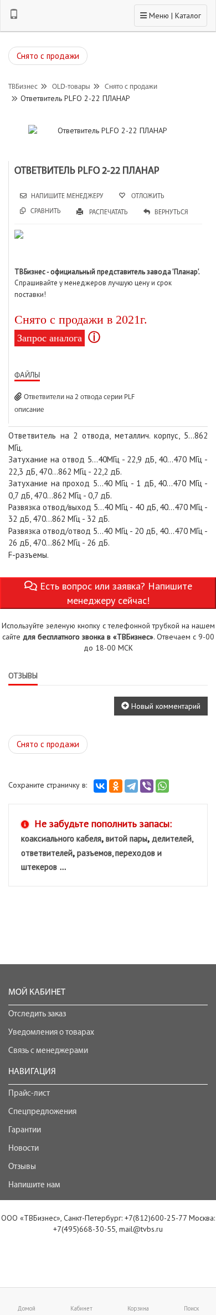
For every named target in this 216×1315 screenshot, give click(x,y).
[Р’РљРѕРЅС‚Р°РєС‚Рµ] (100, 786)
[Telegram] (131, 786)
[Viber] (146, 786)
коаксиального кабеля (61, 838)
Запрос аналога (49, 338)
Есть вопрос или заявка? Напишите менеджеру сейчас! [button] (114, 593)
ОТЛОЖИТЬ (147, 196)
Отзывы (22, 1167)
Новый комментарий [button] (164, 706)
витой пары (126, 838)
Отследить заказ (37, 1014)
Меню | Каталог (170, 15)
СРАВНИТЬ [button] (45, 211)
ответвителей (47, 853)
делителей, (172, 838)
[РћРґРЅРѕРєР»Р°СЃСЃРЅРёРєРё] (115, 786)
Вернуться (171, 212)
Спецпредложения (42, 1112)
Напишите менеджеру (67, 196)
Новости (23, 1149)
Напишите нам (34, 1185)
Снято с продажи (48, 56)
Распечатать (108, 212)
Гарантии (24, 1130)
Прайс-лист (29, 1094)
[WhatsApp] (162, 786)
